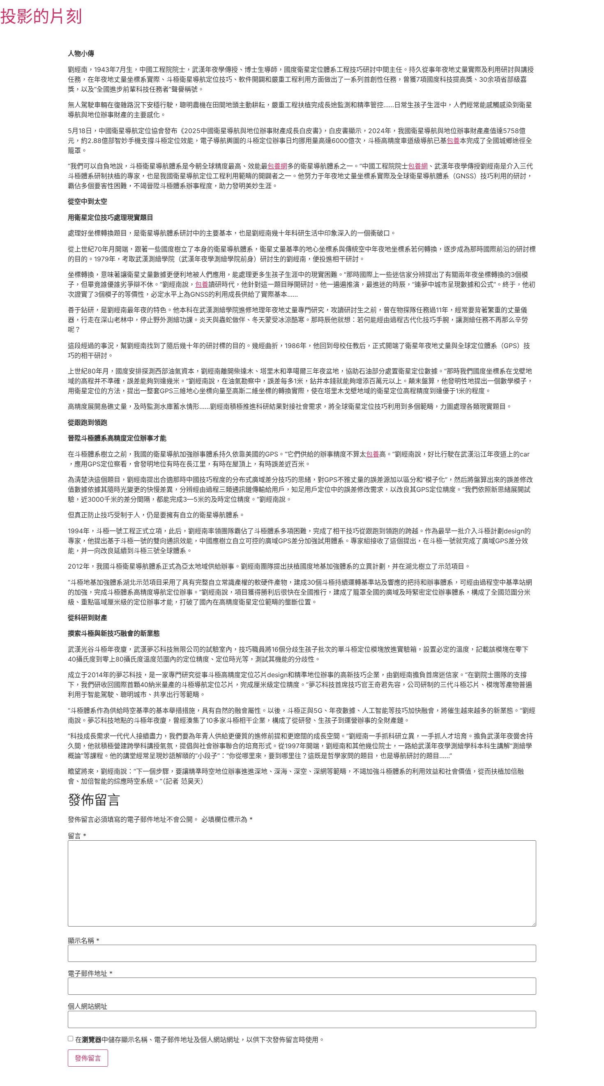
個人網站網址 (87, 1006)
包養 (453, 140)
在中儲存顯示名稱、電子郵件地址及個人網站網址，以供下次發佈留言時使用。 (200, 1039)
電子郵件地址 (90, 973)
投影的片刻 (41, 16)
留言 (77, 835)
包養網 (277, 166)
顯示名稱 (83, 940)
